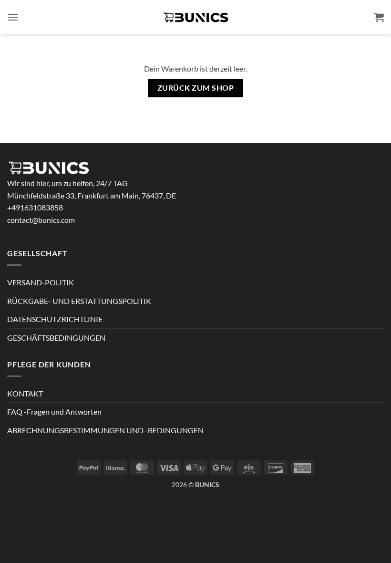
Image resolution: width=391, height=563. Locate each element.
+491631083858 (35, 207)
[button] (13, 17)
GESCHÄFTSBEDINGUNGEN (56, 337)
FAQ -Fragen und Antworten (54, 411)
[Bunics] (195, 17)
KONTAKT (25, 393)
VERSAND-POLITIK (40, 282)
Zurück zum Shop (195, 87)
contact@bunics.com (41, 219)
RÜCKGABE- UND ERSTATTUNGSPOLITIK (79, 300)
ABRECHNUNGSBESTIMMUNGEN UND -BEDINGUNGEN (105, 430)
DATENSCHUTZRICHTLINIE (55, 318)
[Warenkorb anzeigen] (379, 17)
